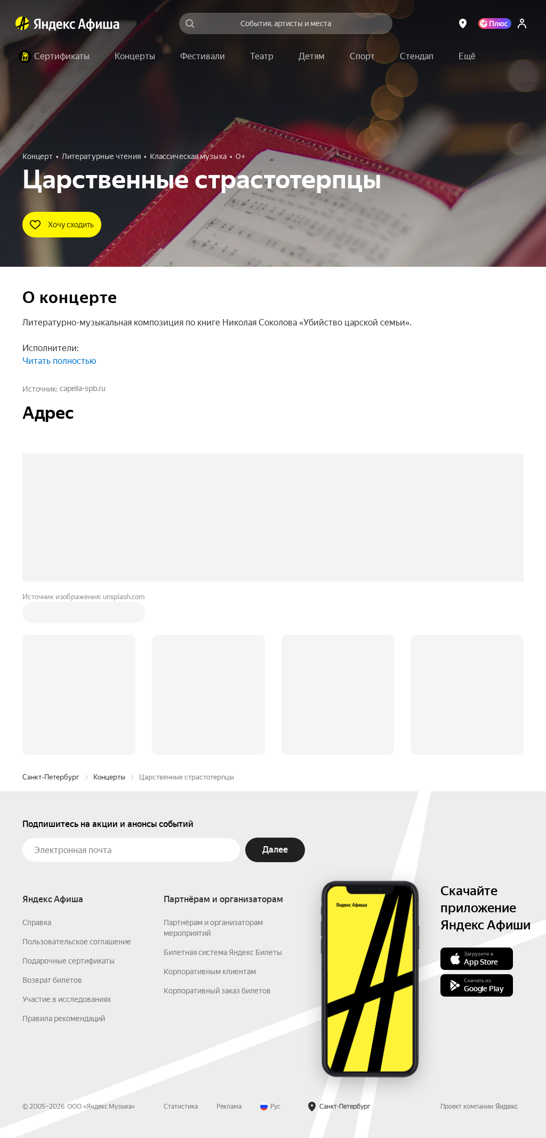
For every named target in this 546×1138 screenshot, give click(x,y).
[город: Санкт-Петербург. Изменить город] (462, 23)
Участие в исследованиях (66, 837)
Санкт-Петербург (50, 615)
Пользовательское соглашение (76, 780)
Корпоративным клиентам (210, 810)
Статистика (181, 945)
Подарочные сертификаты (68, 799)
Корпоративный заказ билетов (217, 829)
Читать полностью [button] (59, 361)
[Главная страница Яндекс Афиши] (22, 23)
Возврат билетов (52, 818)
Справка (36, 761)
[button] (467, 56)
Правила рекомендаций (63, 857)
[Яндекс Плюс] (494, 23)
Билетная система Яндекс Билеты (223, 790)
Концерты (109, 615)
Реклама (229, 945)
